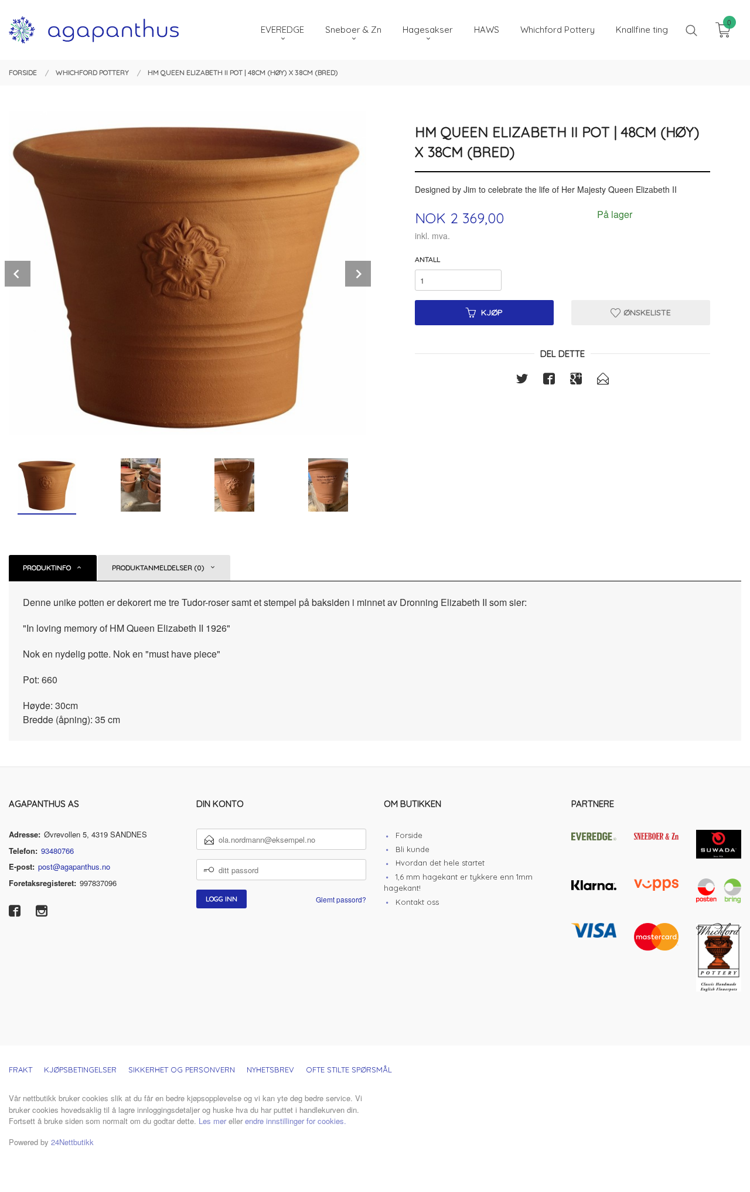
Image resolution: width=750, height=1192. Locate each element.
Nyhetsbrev (270, 1069)
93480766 (57, 850)
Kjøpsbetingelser (80, 1069)
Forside (409, 835)
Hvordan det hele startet (440, 862)
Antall (427, 259)
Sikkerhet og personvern (181, 1069)
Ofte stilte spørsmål (349, 1069)
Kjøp (492, 312)
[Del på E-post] (602, 380)
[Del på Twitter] (522, 380)
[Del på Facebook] (549, 380)
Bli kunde (412, 849)
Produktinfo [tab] (47, 567)
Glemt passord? (341, 899)
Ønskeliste (646, 312)
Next (358, 274)
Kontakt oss (417, 902)
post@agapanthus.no (74, 866)
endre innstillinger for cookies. (295, 1120)
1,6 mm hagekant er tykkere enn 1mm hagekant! (458, 882)
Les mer (212, 1120)
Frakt (20, 1069)
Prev (17, 274)
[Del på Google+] (576, 380)
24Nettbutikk (72, 1141)
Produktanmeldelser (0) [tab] (158, 567)
